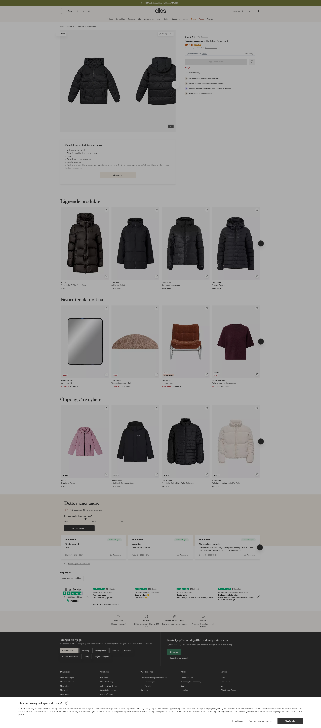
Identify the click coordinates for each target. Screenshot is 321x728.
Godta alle (290, 721)
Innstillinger (237, 721)
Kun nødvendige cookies (260, 721)
